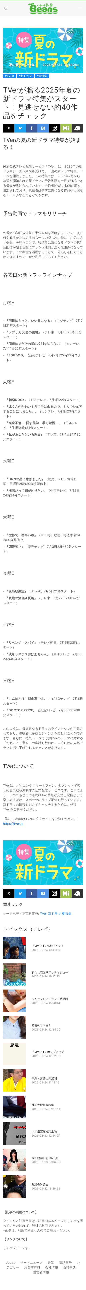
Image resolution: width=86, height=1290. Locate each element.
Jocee (10, 1263)
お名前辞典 (32, 1267)
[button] (6, 8)
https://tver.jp (13, 824)
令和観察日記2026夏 (45, 1158)
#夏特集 (42, 75)
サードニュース (31, 1263)
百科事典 (69, 1267)
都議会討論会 (40, 1184)
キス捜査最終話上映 (44, 1131)
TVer (43, 914)
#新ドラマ (25, 75)
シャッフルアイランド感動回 (50, 998)
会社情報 (51, 1267)
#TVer (9, 75)
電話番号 (65, 1263)
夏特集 (66, 914)
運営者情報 (41, 1272)
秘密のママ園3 (41, 1025)
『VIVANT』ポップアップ (48, 1051)
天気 (51, 1263)
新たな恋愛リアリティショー (50, 972)
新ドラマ (54, 914)
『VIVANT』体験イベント (48, 945)
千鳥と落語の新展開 (44, 1078)
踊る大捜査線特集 (43, 1105)
